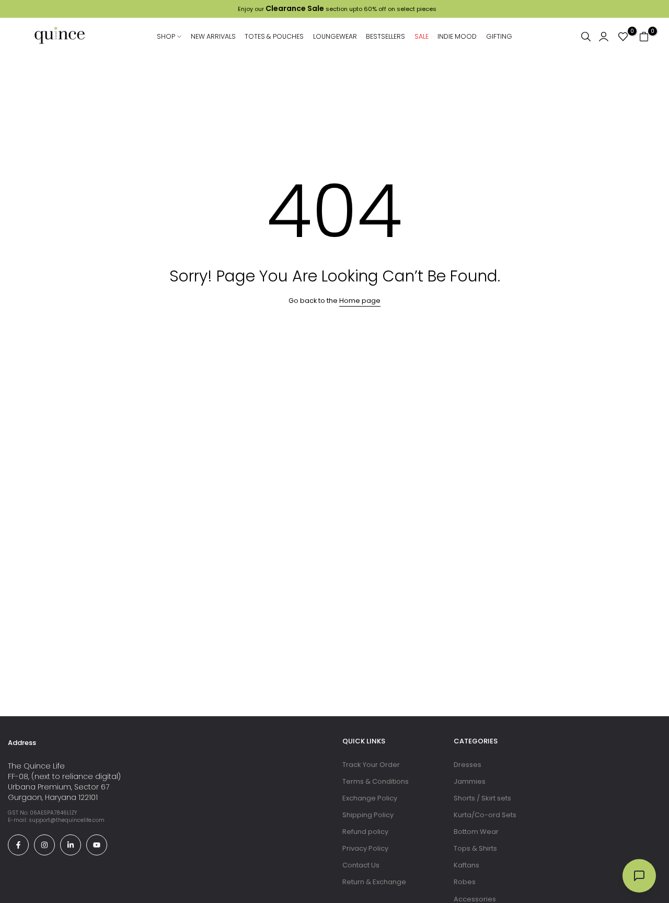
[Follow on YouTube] (96, 844)
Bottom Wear (476, 832)
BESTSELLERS (385, 36)
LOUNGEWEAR (335, 36)
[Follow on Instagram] (44, 844)
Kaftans (466, 865)
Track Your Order (371, 765)
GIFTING (499, 36)
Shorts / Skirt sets (482, 798)
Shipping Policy (368, 815)
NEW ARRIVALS (213, 36)
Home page (359, 300)
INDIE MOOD (457, 36)
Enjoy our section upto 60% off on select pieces (334, 9)
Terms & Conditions (375, 781)
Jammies (470, 781)
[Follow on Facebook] (18, 844)
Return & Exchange (374, 882)
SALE (421, 36)
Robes (465, 882)
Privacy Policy (365, 848)
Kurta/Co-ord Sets (485, 815)
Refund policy (365, 832)
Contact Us (360, 865)
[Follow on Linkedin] (70, 844)
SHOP (169, 36)
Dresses (467, 765)
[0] (623, 36)
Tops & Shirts (475, 848)
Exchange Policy (369, 798)
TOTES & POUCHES (274, 36)
